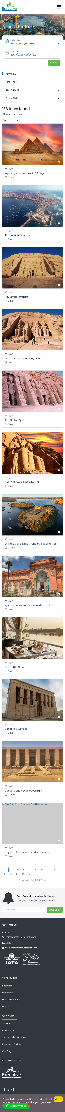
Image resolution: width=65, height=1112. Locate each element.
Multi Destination (11, 999)
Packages (7, 985)
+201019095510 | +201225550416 (20, 937)
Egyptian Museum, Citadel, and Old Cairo (28, 605)
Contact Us (8, 1030)
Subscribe (54, 909)
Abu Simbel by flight (16, 297)
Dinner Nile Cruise (15, 667)
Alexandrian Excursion (18, 235)
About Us (7, 1023)
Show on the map (12, 114)
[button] (16, 1106)
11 (17, 874)
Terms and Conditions (14, 1037)
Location (15, 39)
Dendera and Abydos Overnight (23, 790)
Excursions (7, 992)
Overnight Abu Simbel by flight (23, 358)
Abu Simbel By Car (15, 420)
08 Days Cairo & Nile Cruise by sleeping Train (31, 543)
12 (23, 874)
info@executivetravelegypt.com (20, 947)
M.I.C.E (5, 1006)
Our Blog (6, 1051)
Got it (58, 1099)
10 (11, 874)
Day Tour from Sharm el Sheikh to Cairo (28, 852)
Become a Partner (11, 1044)
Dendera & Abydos (16, 729)
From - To (16, 51)
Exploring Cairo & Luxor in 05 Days (24, 173)
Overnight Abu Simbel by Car (22, 482)
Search (54, 62)
